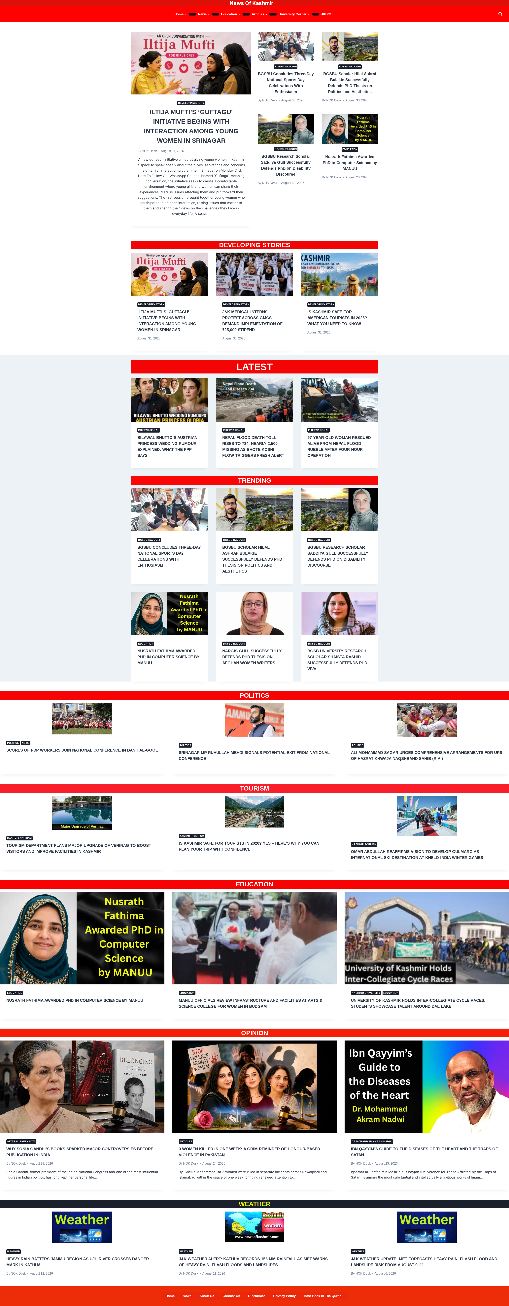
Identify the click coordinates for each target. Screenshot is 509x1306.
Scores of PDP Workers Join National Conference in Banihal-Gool (82, 750)
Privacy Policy (284, 1296)
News (25, 743)
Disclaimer (256, 1296)
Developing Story (191, 103)
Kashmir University (366, 993)
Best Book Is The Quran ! (324, 1296)
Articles (186, 1141)
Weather (13, 1251)
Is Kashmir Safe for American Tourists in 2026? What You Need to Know (337, 318)
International (148, 430)
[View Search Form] (500, 14)
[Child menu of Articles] (273, 14)
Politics (13, 743)
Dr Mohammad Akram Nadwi (372, 1141)
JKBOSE (328, 14)
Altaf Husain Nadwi (21, 1141)
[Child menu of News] (215, 14)
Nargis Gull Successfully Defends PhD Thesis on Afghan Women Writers (252, 657)
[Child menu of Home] (192, 14)
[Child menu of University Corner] (315, 14)
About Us (206, 1296)
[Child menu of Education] (246, 14)
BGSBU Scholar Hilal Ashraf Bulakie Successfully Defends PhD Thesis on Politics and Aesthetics (252, 559)
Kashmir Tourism (19, 838)
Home (170, 1296)
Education (349, 149)
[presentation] (191, 63)
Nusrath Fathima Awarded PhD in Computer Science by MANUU (350, 163)
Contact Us (231, 1296)
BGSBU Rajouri (286, 66)
